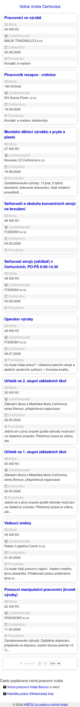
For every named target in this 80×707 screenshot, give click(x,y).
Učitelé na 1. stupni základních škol (35, 451)
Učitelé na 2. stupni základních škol (35, 380)
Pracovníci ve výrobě (22, 17)
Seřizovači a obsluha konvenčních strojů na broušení (40, 206)
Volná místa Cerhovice (40, 6)
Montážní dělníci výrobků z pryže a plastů (34, 134)
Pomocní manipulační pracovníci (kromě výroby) (39, 592)
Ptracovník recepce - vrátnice (30, 74)
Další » (54, 663)
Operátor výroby (18, 319)
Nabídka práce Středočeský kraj (30, 693)
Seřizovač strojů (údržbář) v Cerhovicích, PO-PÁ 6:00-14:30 (31, 264)
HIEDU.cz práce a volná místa (46, 704)
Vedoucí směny (17, 523)
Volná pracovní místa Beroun (28, 687)
